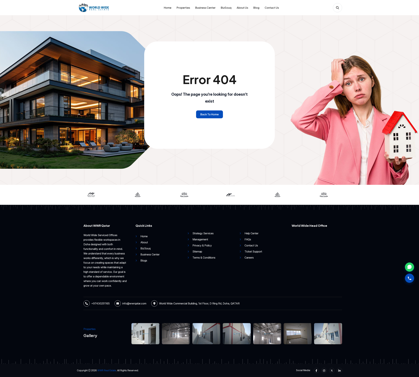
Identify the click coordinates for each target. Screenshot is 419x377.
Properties (183, 7)
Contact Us (272, 7)
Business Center (205, 7)
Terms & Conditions (203, 257)
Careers (249, 257)
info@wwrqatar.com (134, 303)
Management (200, 239)
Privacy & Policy (202, 245)
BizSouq (226, 7)
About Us (242, 7)
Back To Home (209, 114)
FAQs (248, 239)
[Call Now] (409, 278)
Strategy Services (203, 233)
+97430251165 (100, 303)
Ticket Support (253, 251)
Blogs (143, 260)
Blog (256, 7)
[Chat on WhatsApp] (409, 267)
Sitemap (197, 251)
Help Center (251, 233)
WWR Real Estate (106, 370)
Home (167, 7)
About (144, 242)
